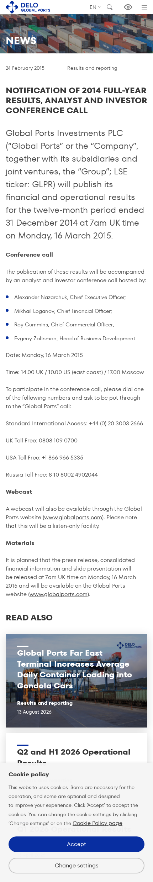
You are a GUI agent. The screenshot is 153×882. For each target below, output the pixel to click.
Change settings (77, 865)
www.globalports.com (73, 517)
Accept (76, 844)
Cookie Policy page (97, 823)
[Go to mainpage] (28, 7)
